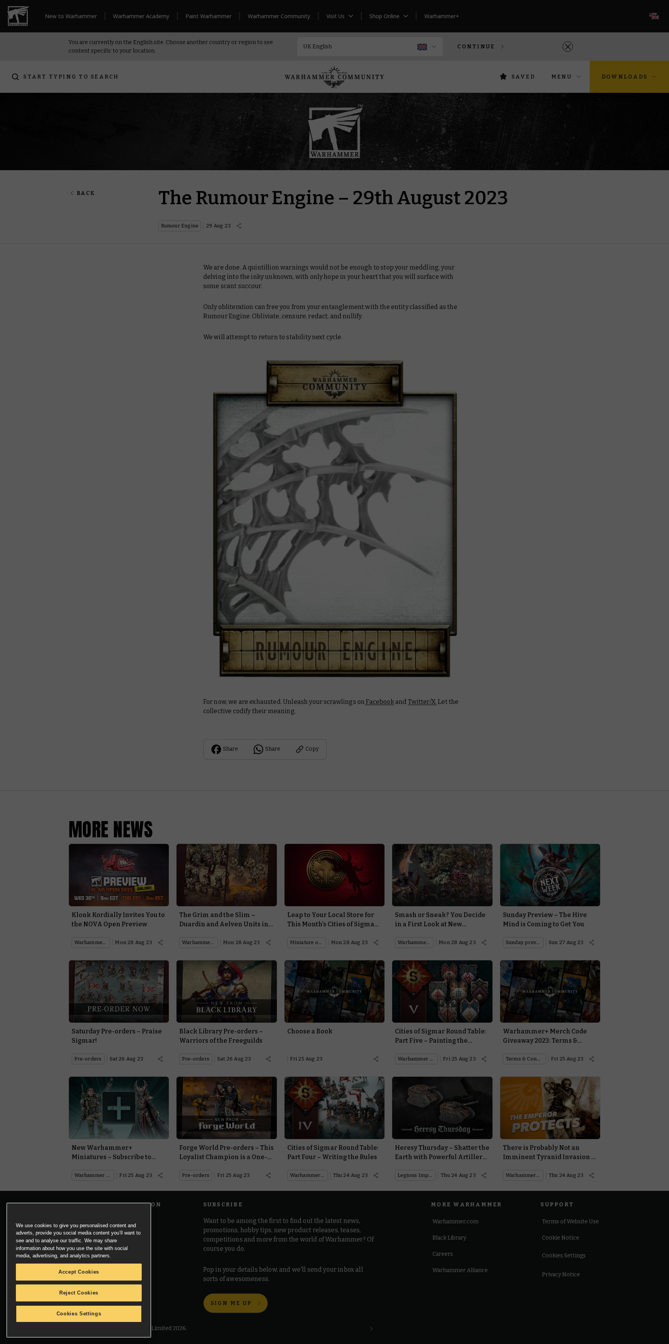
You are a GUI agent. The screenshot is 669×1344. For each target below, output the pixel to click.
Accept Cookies (78, 1272)
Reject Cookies (78, 1293)
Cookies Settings (79, 1314)
